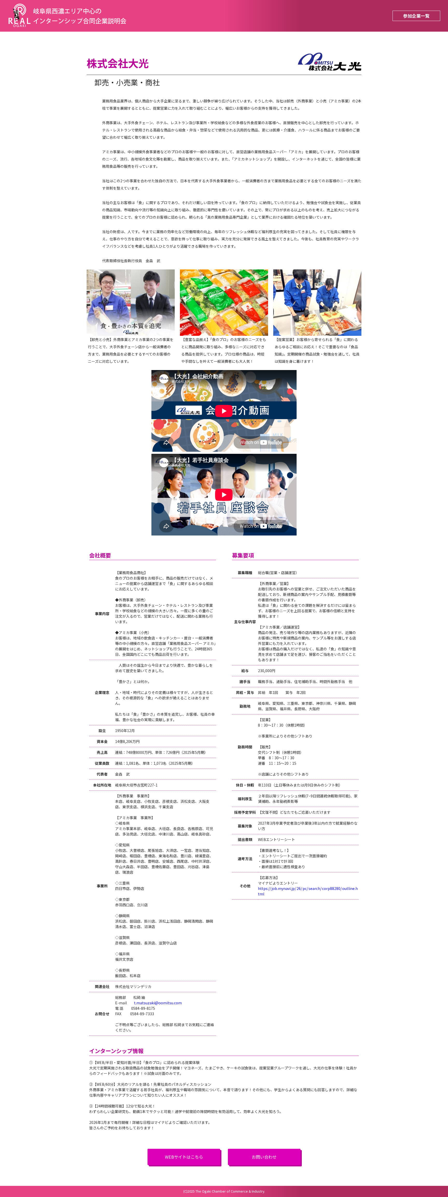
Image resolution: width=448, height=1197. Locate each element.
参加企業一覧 (416, 16)
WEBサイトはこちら (184, 1157)
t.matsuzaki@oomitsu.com (158, 1002)
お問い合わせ (264, 1157)
